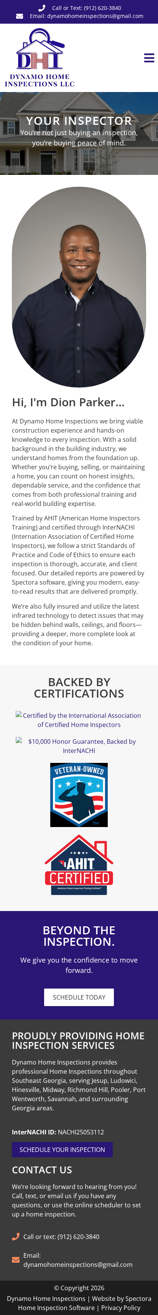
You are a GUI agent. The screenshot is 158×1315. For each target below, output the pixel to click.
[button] (118, 58)
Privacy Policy (120, 1308)
